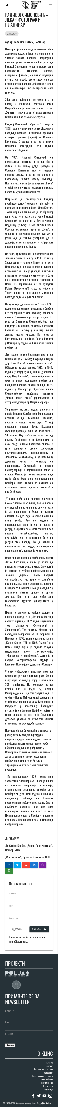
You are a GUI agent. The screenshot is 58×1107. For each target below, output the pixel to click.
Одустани (17, 929)
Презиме (9, 1033)
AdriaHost (47, 1103)
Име (11, 905)
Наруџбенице (47, 1082)
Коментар (13, 918)
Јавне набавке (47, 1079)
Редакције (48, 1089)
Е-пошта (9, 1010)
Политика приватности (42, 1076)
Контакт (49, 1065)
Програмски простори (43, 1069)
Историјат (48, 1072)
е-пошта (12, 893)
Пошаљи (39, 929)
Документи (48, 1086)
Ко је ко (49, 1062)
